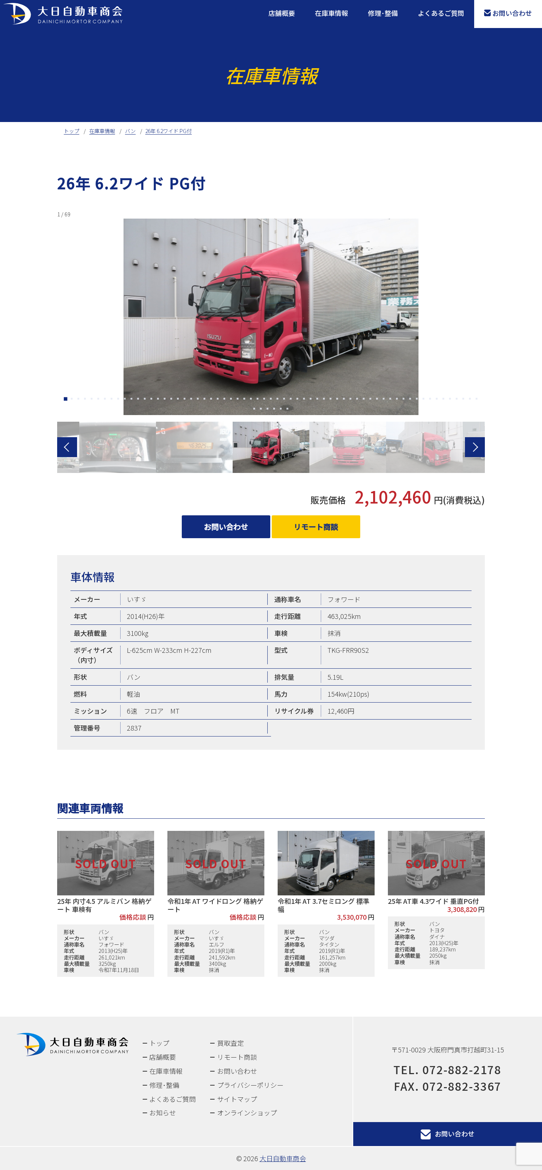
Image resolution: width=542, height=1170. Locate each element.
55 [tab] (423, 399)
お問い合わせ (512, 13)
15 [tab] (158, 399)
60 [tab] (457, 399)
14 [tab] (151, 399)
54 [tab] (417, 399)
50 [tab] (390, 399)
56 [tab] (430, 399)
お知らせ (162, 1112)
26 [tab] (231, 399)
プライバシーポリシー (250, 1085)
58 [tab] (443, 399)
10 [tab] (125, 399)
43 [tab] (344, 399)
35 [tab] (291, 399)
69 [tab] (287, 409)
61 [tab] (463, 399)
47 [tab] (370, 399)
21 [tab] (198, 399)
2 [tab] (72, 399)
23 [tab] (211, 399)
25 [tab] (224, 399)
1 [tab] (65, 399)
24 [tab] (218, 399)
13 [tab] (145, 399)
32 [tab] (271, 399)
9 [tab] (118, 399)
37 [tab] (304, 399)
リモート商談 (316, 526)
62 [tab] (470, 399)
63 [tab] (477, 399)
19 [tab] (185, 399)
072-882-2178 (462, 1069)
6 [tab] (98, 399)
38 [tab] (311, 399)
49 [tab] (384, 399)
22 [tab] (204, 399)
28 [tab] (244, 399)
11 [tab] (131, 399)
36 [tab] (297, 399)
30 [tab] (258, 399)
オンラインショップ (247, 1112)
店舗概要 (281, 13)
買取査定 (230, 1043)
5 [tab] (92, 399)
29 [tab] (251, 399)
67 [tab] (274, 409)
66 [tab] (268, 409)
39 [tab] (317, 399)
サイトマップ (237, 1099)
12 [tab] (138, 399)
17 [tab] (171, 399)
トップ (159, 1043)
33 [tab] (277, 399)
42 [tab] (337, 399)
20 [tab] (191, 399)
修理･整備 (383, 13)
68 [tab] (281, 409)
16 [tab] (165, 399)
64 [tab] (254, 409)
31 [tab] (264, 399)
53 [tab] (410, 399)
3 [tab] (78, 399)
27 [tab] (238, 399)
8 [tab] (112, 399)
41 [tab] (331, 399)
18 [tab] (178, 399)
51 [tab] (397, 399)
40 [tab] (324, 399)
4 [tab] (85, 399)
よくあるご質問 (441, 13)
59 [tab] (450, 399)
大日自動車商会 (283, 1158)
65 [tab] (261, 409)
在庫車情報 (331, 13)
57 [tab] (437, 399)
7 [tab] (105, 399)
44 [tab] (350, 399)
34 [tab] (284, 399)
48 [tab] (377, 399)
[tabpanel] (271, 312)
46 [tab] (364, 399)
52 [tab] (404, 399)
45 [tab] (357, 399)
